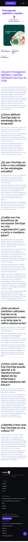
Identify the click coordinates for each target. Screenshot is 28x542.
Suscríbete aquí (7, 518)
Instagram (4, 486)
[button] (20, 3)
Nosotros (4, 528)
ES (23, 3)
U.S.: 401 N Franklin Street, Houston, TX (11, 501)
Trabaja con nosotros (7, 526)
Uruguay (4, 506)
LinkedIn (4, 483)
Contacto (4, 533)
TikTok (3, 491)
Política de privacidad (7, 535)
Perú (3, 503)
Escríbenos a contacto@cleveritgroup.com (12, 523)
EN (25, 3)
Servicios (4, 531)
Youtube (4, 488)
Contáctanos (10, 3)
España (4, 508)
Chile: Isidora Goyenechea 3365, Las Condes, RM (13, 498)
